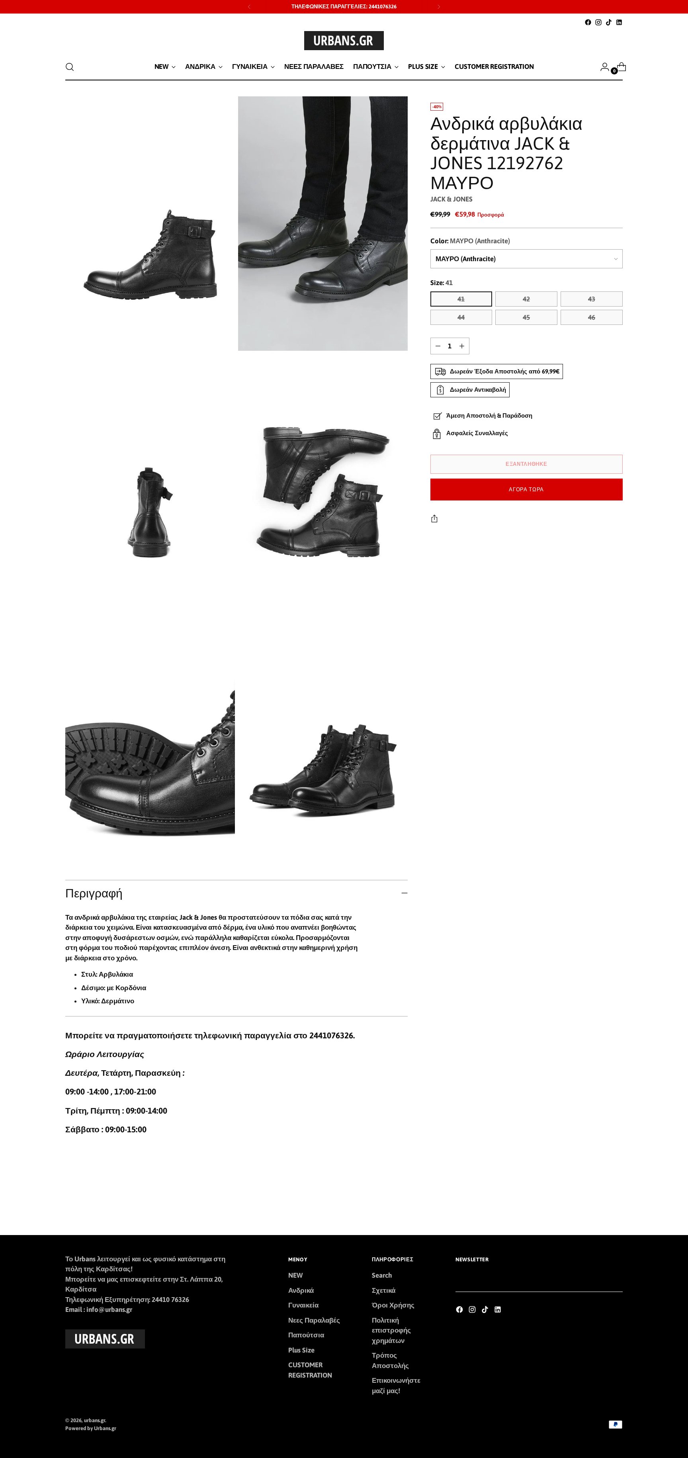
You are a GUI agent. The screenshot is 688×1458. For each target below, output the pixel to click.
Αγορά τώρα (526, 490)
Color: (470, 241)
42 (526, 299)
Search (382, 1275)
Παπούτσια (306, 1335)
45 (526, 317)
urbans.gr (94, 1420)
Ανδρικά (301, 1290)
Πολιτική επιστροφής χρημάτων (391, 1330)
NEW (295, 1275)
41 (461, 299)
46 (591, 317)
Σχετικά (383, 1290)
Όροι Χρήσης (393, 1305)
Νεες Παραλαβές (314, 1320)
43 (591, 299)
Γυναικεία (303, 1305)
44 (461, 317)
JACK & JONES (451, 199)
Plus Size (301, 1350)
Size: (441, 283)
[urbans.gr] (344, 40)
